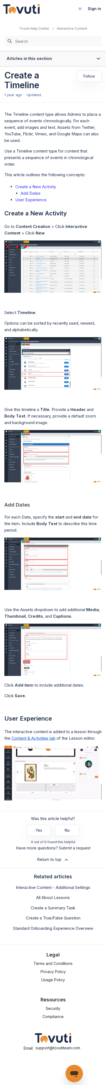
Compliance (53, 1016)
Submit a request (75, 848)
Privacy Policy (53, 971)
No (67, 830)
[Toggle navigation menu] (80, 8)
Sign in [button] (94, 8)
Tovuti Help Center (34, 28)
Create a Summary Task (53, 907)
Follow (89, 76)
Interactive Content (72, 28)
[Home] (21, 9)
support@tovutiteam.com (58, 1048)
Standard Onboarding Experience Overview (53, 928)
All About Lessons (53, 897)
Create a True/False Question (53, 918)
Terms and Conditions (53, 963)
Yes (39, 830)
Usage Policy (53, 979)
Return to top (49, 859)
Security (53, 1008)
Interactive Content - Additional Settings (53, 887)
